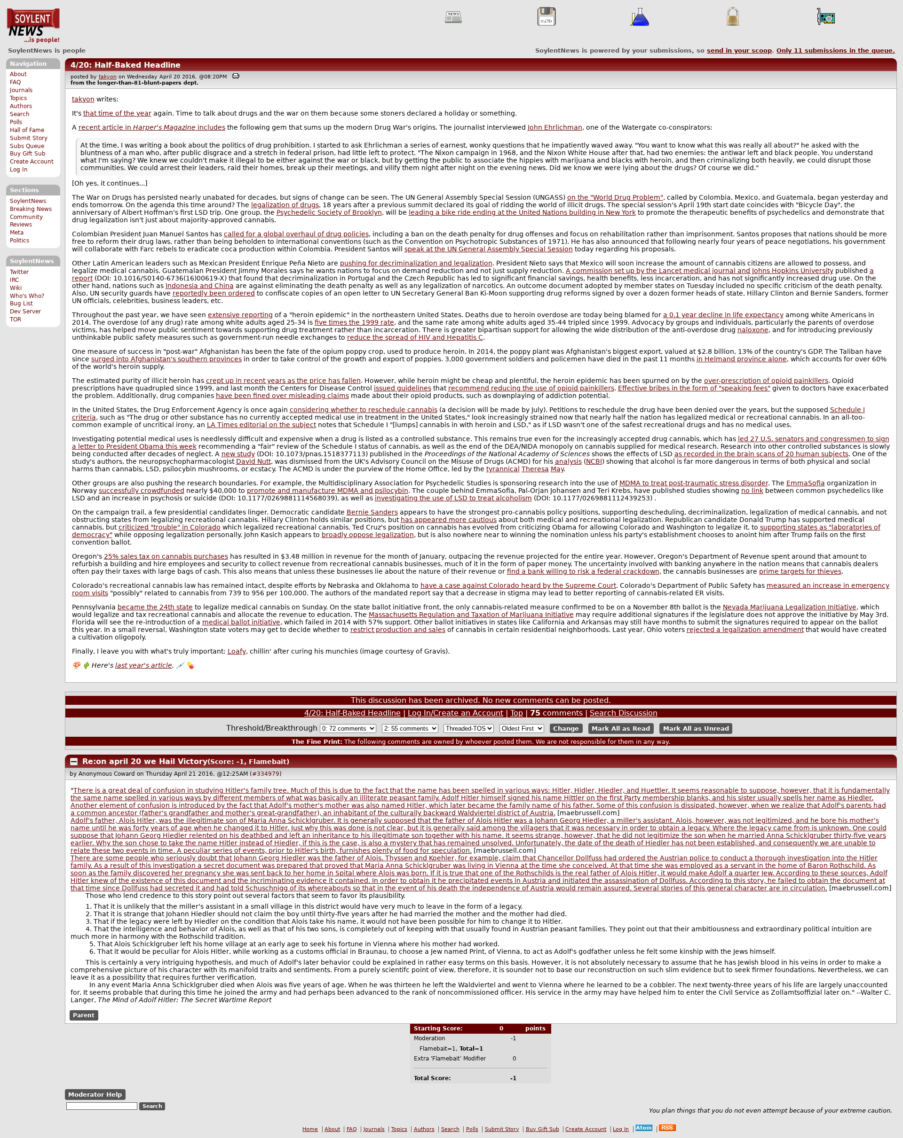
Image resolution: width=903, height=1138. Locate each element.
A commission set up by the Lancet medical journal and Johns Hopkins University (699, 270)
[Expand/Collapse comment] (74, 761)
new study (238, 454)
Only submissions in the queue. (835, 50)
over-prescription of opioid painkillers (766, 380)
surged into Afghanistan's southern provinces (166, 359)
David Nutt (253, 461)
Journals (21, 90)
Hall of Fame (27, 130)
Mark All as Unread (696, 728)
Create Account (32, 161)
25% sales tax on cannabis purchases (166, 556)
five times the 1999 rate (354, 322)
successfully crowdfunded (141, 490)
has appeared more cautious (449, 519)
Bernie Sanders (372, 512)
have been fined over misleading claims (282, 395)
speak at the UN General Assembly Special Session (488, 249)
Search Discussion (623, 713)
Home (310, 1129)
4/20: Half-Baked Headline (126, 65)
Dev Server (25, 311)
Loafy (237, 651)
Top (516, 713)
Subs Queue (27, 146)
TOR (15, 319)
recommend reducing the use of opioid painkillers (531, 388)
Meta (17, 232)
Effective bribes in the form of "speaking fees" (694, 388)
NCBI (594, 461)
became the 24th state (155, 607)
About (18, 74)
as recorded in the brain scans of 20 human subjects (761, 454)
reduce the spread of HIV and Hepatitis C (415, 337)
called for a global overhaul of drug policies (296, 234)
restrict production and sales (397, 629)
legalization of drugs (285, 205)
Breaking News (31, 209)
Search (20, 114)
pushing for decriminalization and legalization (416, 263)
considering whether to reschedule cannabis (363, 409)
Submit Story (29, 138)
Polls (16, 122)
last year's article (143, 665)
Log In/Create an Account (455, 713)
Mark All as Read (621, 728)
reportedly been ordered (214, 293)
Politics (19, 240)
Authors (21, 106)
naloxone (752, 330)
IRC (14, 280)
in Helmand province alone (742, 359)
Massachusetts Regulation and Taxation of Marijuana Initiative (471, 614)
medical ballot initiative (241, 622)
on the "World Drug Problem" (615, 197)
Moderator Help (95, 1094)
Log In (19, 169)
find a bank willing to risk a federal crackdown (583, 571)
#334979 (265, 774)
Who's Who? (27, 296)
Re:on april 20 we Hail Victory (144, 761)
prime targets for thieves (800, 571)
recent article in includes (152, 127)
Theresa (535, 469)
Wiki (16, 288)
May (557, 469)
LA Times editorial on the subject (261, 425)
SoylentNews (33, 26)
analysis (568, 461)
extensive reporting (240, 315)
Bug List (21, 303)
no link (752, 490)
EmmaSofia (805, 483)
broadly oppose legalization (368, 534)
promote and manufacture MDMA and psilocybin (327, 490)
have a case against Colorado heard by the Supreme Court (518, 585)
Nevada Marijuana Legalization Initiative (789, 607)
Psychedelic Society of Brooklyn (329, 212)
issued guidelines (402, 388)
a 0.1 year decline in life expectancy (723, 315)
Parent (84, 1015)
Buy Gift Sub (28, 153)
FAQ (15, 82)
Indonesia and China (200, 285)
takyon (108, 77)
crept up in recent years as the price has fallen (283, 380)
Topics (18, 98)
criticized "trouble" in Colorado (170, 527)
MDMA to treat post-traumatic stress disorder (693, 483)
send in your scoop (739, 50)
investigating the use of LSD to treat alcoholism (453, 498)
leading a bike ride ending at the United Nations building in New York (522, 212)
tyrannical (503, 469)
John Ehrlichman (555, 127)
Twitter (19, 272)
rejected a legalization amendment (745, 629)
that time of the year (117, 113)
